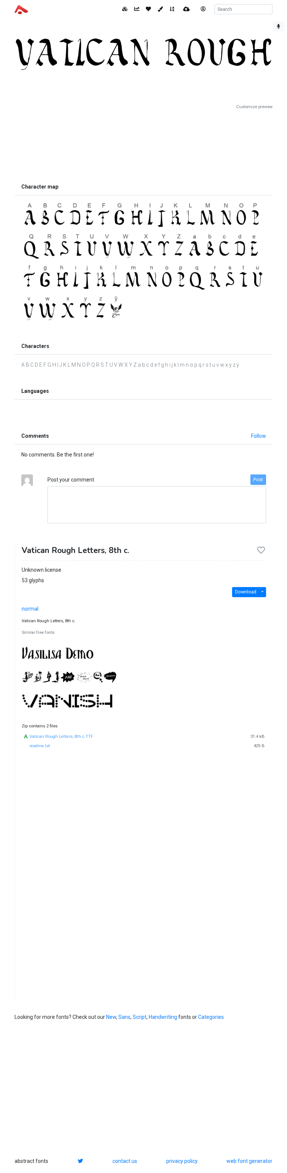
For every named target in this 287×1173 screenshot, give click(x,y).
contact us (124, 1161)
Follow (258, 436)
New (111, 1017)
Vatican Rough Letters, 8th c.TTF (61, 736)
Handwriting (163, 1017)
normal (30, 609)
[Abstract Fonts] (21, 9)
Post (258, 479)
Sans (124, 1017)
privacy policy (182, 1161)
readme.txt (40, 745)
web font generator (249, 1161)
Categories (211, 1017)
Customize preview (254, 106)
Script (139, 1017)
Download (245, 592)
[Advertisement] (143, 145)
